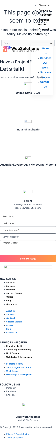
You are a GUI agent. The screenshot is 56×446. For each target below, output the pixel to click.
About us (44, 5)
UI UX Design (12, 353)
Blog (8, 300)
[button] (42, 41)
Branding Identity (15, 346)
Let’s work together (28, 416)
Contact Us (43, 31)
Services (44, 10)
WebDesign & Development (19, 357)
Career (9, 296)
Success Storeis (43, 22)
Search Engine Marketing (18, 349)
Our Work (45, 15)
